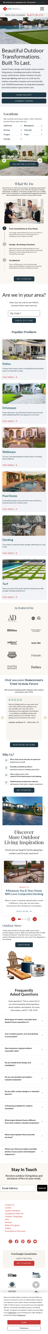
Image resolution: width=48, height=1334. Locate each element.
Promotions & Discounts (15, 1231)
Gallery (8, 1228)
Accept (24, 1322)
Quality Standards (12, 1210)
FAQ (7, 1219)
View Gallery (24, 95)
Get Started (24, 279)
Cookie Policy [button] (12, 1313)
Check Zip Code (24, 320)
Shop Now (24, 945)
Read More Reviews (24, 745)
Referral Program (12, 1225)
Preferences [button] (21, 1315)
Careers (8, 1207)
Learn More (41, 2)
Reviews (8, 1222)
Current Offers (24, 101)
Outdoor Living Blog (13, 1216)
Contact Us (10, 1205)
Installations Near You (14, 1213)
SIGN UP (42, 1188)
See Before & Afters (24, 164)
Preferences (24, 1328)
